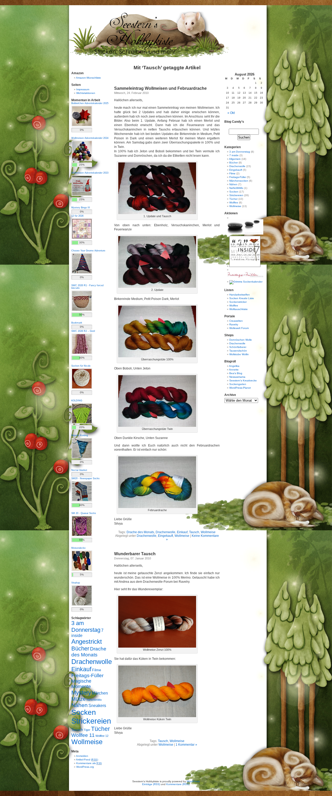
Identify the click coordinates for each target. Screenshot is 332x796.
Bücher (80, 648)
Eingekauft (235, 169)
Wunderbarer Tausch (135, 554)
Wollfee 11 (83, 735)
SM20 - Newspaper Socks (85, 478)
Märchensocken (238, 180)
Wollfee (233, 202)
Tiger (87, 729)
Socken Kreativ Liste (241, 298)
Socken (83, 712)
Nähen (79, 705)
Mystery (81, 692)
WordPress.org (85, 766)
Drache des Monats (140, 532)
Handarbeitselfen (239, 294)
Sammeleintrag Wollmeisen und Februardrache (160, 88)
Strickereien (91, 721)
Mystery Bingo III (80, 207)
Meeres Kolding (79, 435)
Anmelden (82, 755)
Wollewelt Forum (239, 328)
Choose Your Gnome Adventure (88, 250)
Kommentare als (89, 763)
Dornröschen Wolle (240, 339)
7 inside (234, 155)
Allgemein (235, 158)
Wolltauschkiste (238, 309)
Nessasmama (237, 376)
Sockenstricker (238, 301)
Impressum (82, 89)
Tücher (100, 728)
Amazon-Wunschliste (88, 77)
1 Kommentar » (186, 744)
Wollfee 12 (101, 735)
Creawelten (236, 320)
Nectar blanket (79, 470)
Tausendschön (238, 350)
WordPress (193, 781)
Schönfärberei (237, 347)
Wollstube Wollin (239, 354)
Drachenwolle (91, 661)
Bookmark (76, 322)
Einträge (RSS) (151, 784)
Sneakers (97, 705)
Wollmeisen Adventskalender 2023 (89, 172)
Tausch (77, 730)
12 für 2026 (77, 216)
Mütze (78, 699)
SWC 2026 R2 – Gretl (83, 331)
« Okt (231, 113)
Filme (96, 670)
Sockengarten (237, 384)
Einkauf (81, 669)
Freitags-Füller (87, 675)
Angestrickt (86, 641)
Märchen (100, 693)
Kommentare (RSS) (177, 784)
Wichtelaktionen (85, 93)
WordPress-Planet (240, 387)
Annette (234, 369)
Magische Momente (81, 683)
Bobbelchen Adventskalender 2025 (89, 103)
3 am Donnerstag (85, 626)
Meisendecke (78, 548)
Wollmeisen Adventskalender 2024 (89, 138)
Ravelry (233, 324)
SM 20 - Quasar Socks (83, 513)
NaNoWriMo (94, 699)
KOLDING (76, 400)
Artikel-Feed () (87, 759)
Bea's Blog (235, 373)
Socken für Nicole (81, 366)
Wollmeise (86, 741)
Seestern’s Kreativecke (243, 380)
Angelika (234, 366)
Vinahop (75, 582)
